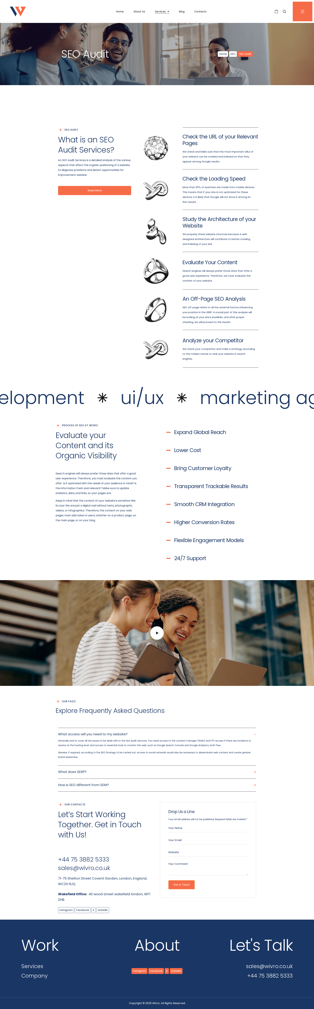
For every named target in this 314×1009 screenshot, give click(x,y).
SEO (233, 54)
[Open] (302, 11)
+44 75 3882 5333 (83, 859)
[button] (276, 11)
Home (223, 54)
